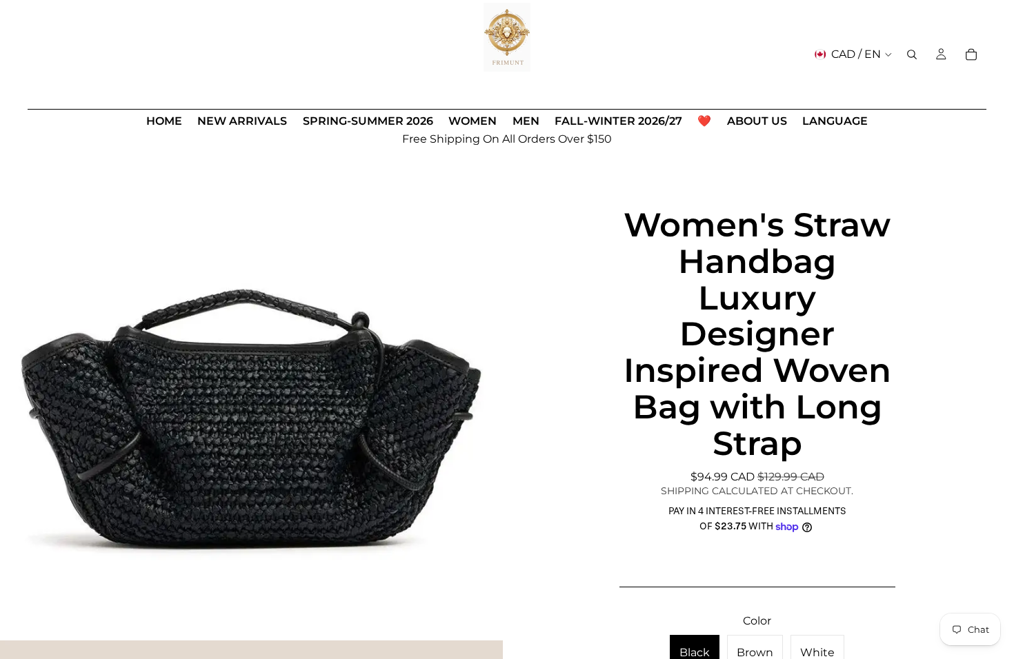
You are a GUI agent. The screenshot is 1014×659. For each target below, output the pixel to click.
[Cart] (971, 54)
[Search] (912, 54)
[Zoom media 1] (251, 389)
